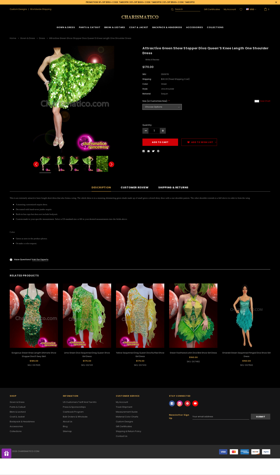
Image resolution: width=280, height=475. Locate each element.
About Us (67, 421)
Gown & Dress (66, 27)
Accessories (194, 27)
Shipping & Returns (173, 187)
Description (101, 187)
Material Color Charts (127, 416)
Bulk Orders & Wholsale (75, 416)
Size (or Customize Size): (155, 101)
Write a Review (152, 59)
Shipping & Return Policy (128, 431)
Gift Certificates (212, 9)
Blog (65, 426)
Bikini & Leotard (114, 27)
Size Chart (265, 101)
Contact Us (121, 436)
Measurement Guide (127, 411)
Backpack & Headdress (167, 27)
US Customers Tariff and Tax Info (80, 402)
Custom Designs (124, 421)
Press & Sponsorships (74, 406)
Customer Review (135, 187)
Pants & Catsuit (89, 27)
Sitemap (67, 431)
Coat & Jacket (138, 27)
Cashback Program (73, 411)
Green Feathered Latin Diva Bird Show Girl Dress (193, 352)
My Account (230, 9)
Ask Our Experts (40, 259)
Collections (215, 27)
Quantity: (147, 125)
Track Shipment (124, 406)
